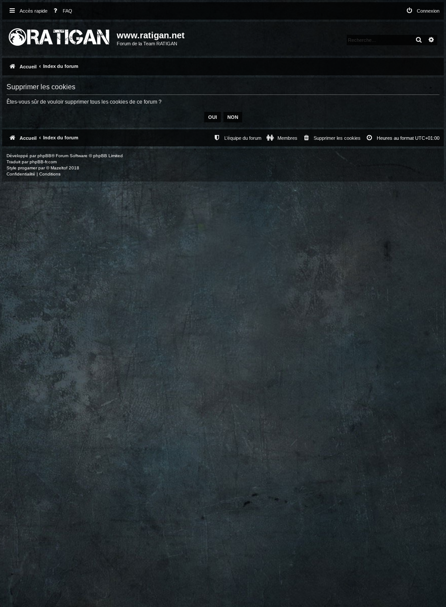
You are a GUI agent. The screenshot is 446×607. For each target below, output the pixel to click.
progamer (27, 167)
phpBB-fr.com (43, 161)
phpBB (44, 155)
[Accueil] (60, 35)
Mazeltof (59, 167)
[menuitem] (61, 11)
